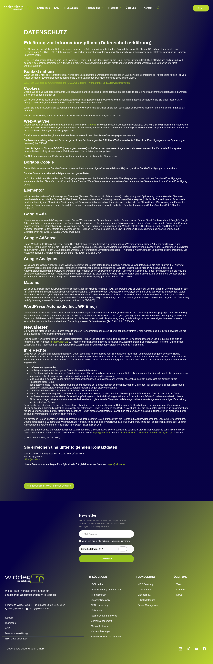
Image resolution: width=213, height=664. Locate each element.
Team (179, 584)
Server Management (101, 621)
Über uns (131, 8)
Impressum (10, 623)
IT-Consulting (92, 8)
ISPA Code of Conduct (16, 638)
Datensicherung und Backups (106, 589)
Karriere (180, 589)
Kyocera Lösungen (100, 631)
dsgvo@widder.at (101, 432)
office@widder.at (59, 342)
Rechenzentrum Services (104, 615)
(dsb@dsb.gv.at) (167, 432)
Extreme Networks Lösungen (106, 636)
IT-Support (96, 610)
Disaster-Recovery (100, 600)
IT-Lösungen (71, 8)
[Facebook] (204, 648)
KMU (57, 8)
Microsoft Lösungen (101, 626)
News (179, 595)
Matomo (92, 124)
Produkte (113, 8)
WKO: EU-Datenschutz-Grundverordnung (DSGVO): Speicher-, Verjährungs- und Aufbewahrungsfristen (77, 83)
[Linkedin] (180, 648)
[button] (158, 8)
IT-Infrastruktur (98, 595)
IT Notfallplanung (146, 600)
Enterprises (43, 8)
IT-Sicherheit (97, 584)
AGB (7, 628)
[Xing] (188, 648)
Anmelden (106, 558)
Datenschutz (144, 595)
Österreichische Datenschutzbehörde (139, 432)
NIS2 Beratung (145, 584)
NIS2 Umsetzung (100, 605)
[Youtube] (196, 648)
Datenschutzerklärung (16, 633)
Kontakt (148, 8)
